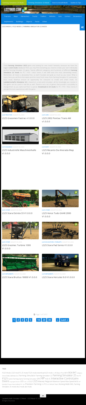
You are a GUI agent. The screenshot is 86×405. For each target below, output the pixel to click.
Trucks (34, 16)
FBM (78, 376)
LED (22, 381)
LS (27, 381)
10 (38, 319)
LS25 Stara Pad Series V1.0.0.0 (57, 245)
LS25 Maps (45, 147)
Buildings (19, 21)
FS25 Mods (6, 373)
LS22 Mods (31, 399)
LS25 (35, 381)
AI (56, 372)
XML (72, 384)
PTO (45, 384)
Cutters (67, 16)
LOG (25, 381)
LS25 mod (15, 373)
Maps (16, 16)
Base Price (60, 373)
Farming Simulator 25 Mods (13, 3)
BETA (66, 373)
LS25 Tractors (7, 115)
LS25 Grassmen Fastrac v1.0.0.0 (18, 118)
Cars (60, 16)
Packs (37, 21)
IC (50, 378)
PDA (24, 384)
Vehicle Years (53, 384)
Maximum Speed (59, 381)
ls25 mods (49, 373)
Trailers (43, 16)
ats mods (28, 387)
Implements (8, 21)
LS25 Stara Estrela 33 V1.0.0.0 (17, 213)
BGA (70, 372)
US (48, 384)
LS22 (30, 381)
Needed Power (7, 384)
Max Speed (69, 381)
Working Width (64, 384)
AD (54, 373)
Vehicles (52, 16)
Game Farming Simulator (27, 379)
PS (42, 384)
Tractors (7, 16)
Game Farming (13, 379)
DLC (17, 376)
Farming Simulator (27, 375)
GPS (38, 378)
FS (80, 376)
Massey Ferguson (45, 381)
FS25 (5, 378)
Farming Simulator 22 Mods (38, 3)
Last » (64, 319)
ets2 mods (20, 387)
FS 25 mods (23, 373)
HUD (46, 379)
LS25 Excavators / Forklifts (52, 242)
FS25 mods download (36, 373)
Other (44, 21)
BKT (74, 372)
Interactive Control (62, 378)
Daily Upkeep (11, 376)
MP (79, 381)
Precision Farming (33, 384)
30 (49, 319)
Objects (29, 21)
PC (21, 384)
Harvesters (25, 16)
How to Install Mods (60, 3)
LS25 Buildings (7, 147)
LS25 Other (6, 210)
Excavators (77, 16)
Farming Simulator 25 (64, 375)
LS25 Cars (45, 115)
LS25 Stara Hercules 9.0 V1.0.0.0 (58, 277)
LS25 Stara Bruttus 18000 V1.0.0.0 (19, 277)
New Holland (16, 384)
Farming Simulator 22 (44, 375)
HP (43, 378)
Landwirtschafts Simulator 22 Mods (14, 399)
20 (44, 319)
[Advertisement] (40, 45)
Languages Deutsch (14, 381)
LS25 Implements (8, 274)
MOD (76, 381)
